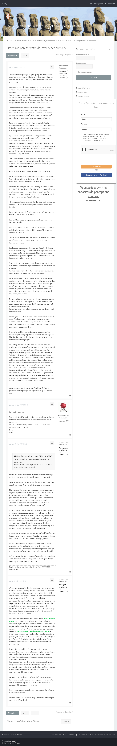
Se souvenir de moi (85, 72)
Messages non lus (82, 96)
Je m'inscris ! (96, 167)
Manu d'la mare (63, 415)
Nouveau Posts (81, 92)
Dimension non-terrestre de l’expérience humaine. (36, 48)
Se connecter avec (96, 175)
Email (83, 114)
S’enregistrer (90, 49)
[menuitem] (4, 3)
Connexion (80, 49)
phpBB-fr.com (15, 743)
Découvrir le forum (83, 88)
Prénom (84, 124)
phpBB (12, 741)
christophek (63, 66)
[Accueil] (9, 16)
